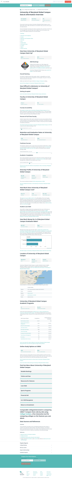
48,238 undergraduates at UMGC (38, 181)
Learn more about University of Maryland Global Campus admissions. (33, 94)
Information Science (24, 327)
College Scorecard (24, 435)
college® (22, 474)
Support (28, 475)
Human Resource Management (26, 335)
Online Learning (24, 48)
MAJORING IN (36, 458)
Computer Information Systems (26, 333)
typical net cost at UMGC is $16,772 (28, 198)
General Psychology (24, 331)
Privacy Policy (49, 472)
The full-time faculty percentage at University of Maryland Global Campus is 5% (35, 124)
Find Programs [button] (68, 1)
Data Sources (35, 471)
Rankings (22, 33)
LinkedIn (41, 475)
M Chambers (29, 438)
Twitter (41, 471)
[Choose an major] (38, 5)
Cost (21, 41)
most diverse (42, 66)
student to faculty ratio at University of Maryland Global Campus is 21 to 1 (36, 110)
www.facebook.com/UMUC (32, 295)
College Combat (25, 414)
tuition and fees (49, 202)
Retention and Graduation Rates (27, 38)
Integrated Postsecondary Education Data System (30, 437)
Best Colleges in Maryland (39, 81)
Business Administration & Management (25, 323)
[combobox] (58, 2)
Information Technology (24, 329)
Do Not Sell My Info (49, 475)
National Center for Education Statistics (28, 434)
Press (27, 472)
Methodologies (35, 472)
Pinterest (41, 472)
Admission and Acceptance (26, 35)
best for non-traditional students (39, 68)
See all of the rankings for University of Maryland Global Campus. (32, 83)
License (36, 438)
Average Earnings (24, 44)
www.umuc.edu (30, 293)
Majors (22, 47)
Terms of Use (48, 471)
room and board (25, 204)
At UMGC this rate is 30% (40, 159)
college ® (6, 1)
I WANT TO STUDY (24, 458)
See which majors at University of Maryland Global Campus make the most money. (35, 250)
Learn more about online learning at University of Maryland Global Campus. (34, 362)
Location (22, 45)
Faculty (22, 37)
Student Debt (23, 42)
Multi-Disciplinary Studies (25, 320)
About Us (28, 471)
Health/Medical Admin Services (26, 338)
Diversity (22, 39)
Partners (34, 475)
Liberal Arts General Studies (25, 325)
